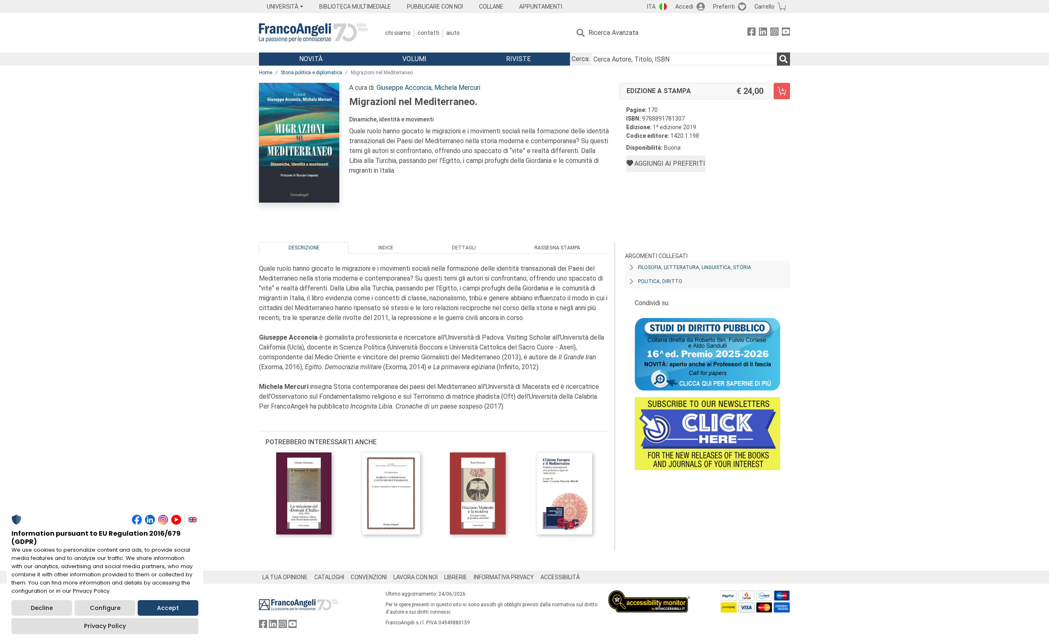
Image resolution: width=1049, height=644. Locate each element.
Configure (105, 608)
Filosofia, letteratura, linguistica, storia (694, 267)
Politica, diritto (660, 281)
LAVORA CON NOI (415, 577)
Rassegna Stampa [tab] (557, 248)
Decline (42, 608)
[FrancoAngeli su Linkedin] (763, 33)
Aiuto (453, 33)
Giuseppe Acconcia (404, 87)
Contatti (428, 33)
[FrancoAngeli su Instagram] (774, 33)
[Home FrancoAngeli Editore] (313, 33)
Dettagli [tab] (464, 248)
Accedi (684, 6)
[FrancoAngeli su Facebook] (751, 33)
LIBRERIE (455, 577)
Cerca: (581, 59)
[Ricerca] (783, 59)
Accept (168, 608)
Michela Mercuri (457, 87)
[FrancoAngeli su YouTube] (786, 33)
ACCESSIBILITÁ (560, 577)
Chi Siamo (398, 33)
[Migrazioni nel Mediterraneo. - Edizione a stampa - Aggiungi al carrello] (782, 91)
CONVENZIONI (369, 577)
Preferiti (724, 6)
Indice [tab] (385, 248)
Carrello (764, 6)
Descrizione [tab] (304, 248)
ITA (651, 6)
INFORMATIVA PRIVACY (504, 577)
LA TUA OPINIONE (285, 577)
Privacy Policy (105, 626)
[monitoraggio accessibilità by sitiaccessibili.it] (649, 595)
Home (265, 72)
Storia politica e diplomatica (311, 72)
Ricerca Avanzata (613, 33)
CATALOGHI (329, 577)
